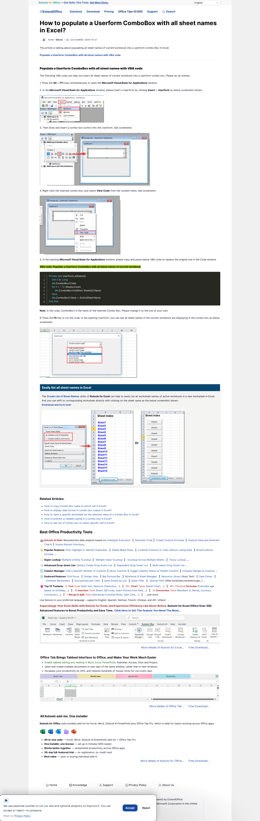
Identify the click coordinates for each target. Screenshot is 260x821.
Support (152, 11)
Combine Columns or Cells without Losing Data (165, 549)
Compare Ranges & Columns (198, 570)
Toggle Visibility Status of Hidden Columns (154, 570)
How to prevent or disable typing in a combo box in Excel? (78, 518)
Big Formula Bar (111, 576)
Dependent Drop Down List (132, 565)
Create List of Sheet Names (63, 396)
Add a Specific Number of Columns (86, 570)
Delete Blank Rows (122, 549)
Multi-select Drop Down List (169, 565)
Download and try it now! (56, 404)
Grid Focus (73, 576)
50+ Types (135, 586)
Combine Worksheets (58, 580)
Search (170, 11)
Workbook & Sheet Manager (141, 576)
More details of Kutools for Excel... (162, 647)
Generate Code (143, 540)
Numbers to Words (188, 590)
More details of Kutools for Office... (162, 760)
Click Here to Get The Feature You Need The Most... (147, 610)
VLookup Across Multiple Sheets (145, 559)
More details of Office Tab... (166, 706)
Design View (91, 576)
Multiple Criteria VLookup (76, 559)
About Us (168, 785)
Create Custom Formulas (170, 540)
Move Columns (118, 570)
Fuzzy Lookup (178, 559)
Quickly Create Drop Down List (94, 565)
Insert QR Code (105, 590)
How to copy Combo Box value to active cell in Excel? (75, 506)
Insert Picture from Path (129, 590)
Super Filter (137, 580)
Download (93, 11)
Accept (130, 807)
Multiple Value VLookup (109, 559)
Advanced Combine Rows (107, 594)
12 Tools (72, 586)
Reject (146, 807)
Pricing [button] (109, 11)
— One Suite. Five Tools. (74, 2)
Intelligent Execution (118, 540)
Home (53, 785)
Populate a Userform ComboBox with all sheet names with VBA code (80, 55)
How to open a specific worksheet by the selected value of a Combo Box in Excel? (91, 514)
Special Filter (157, 580)
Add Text (87, 586)
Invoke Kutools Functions (70, 544)
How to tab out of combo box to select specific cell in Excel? (79, 522)
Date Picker (205, 576)
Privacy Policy (137, 785)
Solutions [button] (76, 11)
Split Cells (129, 594)
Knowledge (80, 785)
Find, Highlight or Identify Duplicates (86, 549)
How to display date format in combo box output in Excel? (77, 510)
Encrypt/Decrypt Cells (87, 580)
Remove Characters (105, 586)
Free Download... (199, 647)
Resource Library (171, 576)
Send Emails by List (115, 580)
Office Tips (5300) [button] (130, 11)
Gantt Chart (153, 586)
